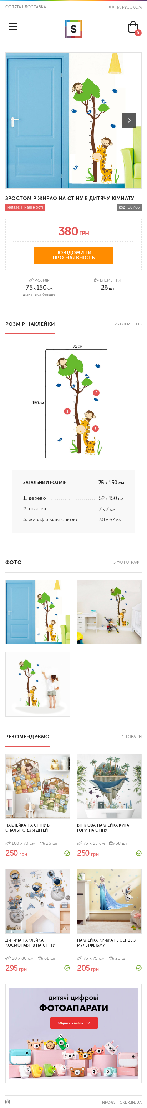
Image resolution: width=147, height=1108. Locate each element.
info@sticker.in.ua (121, 1102)
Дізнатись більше (39, 294)
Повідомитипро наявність (73, 255)
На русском (128, 7)
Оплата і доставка (25, 7)
